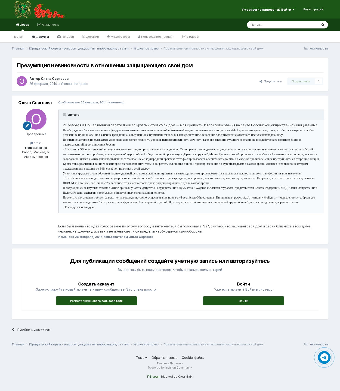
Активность (50, 24)
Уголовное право (74, 84)
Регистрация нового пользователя (96, 301)
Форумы (42, 36)
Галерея (67, 36)
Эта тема (305, 24)
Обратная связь (164, 358)
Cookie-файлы (193, 358)
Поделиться (272, 81)
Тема (140, 358)
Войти (243, 301)
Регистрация (313, 9)
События (92, 36)
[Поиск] (323, 24)
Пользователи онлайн (157, 36)
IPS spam (153, 376)
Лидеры (192, 36)
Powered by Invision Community (170, 367)
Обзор (24, 24)
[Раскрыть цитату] (65, 114)
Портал (18, 36)
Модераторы (120, 36)
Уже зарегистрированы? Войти (267, 9)
